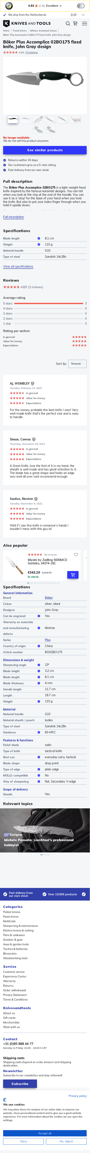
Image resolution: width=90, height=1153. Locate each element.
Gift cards (9, 1017)
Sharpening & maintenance (20, 925)
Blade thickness (13, 683)
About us (9, 1013)
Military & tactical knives (43, 30)
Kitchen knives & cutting (18, 930)
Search (68, 24)
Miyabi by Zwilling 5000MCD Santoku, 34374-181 (47, 561)
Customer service (14, 971)
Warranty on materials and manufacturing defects (18, 628)
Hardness (9, 732)
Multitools (9, 921)
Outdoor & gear (13, 939)
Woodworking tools (15, 958)
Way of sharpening (16, 781)
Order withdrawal (14, 990)
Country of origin (14, 646)
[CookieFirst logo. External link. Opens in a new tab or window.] (4, 1100)
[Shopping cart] (75, 24)
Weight (8, 244)
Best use (9, 757)
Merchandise (11, 1022)
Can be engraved (14, 616)
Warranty (9, 981)
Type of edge (11, 769)
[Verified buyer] (32, 383)
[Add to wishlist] (76, 554)
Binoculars (9, 953)
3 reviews (31, 52)
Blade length (11, 238)
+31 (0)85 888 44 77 (18, 1044)
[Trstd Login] (83, 5)
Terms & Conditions (15, 999)
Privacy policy (78, 1096)
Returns (8, 985)
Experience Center (15, 976)
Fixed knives (19, 30)
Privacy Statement (15, 995)
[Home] (27, 22)
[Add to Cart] (73, 575)
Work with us (11, 1027)
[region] (45, 96)
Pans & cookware (14, 935)
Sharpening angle (14, 665)
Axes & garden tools (16, 944)
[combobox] (77, 364)
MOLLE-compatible (15, 775)
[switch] (81, 6)
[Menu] (84, 24)
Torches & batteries (15, 949)
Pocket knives (11, 912)
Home (6, 30)
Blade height (11, 671)
